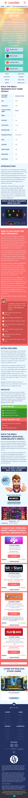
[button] (3, 214)
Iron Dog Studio (19, 96)
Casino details (14, 561)
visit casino (14, 556)
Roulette (20, 722)
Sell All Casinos (14, 663)
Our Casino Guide (20, 738)
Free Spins (7, 729)
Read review (14, 698)
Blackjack (20, 719)
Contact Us (20, 731)
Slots (16, 110)
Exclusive (7, 738)
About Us (20, 729)
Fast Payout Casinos (7, 724)
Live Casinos (7, 719)
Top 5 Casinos (7, 715)
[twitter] (16, 745)
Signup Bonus (7, 733)
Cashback (7, 736)
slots (8, 6)
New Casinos (7, 717)
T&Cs (16, 619)
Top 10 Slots (20, 715)
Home (2, 6)
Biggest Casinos (7, 722)
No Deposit (7, 731)
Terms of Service (20, 736)
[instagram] (11, 745)
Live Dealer (20, 724)
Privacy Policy (20, 733)
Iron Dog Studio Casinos (14, 502)
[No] (26, 794)
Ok (14, 796)
